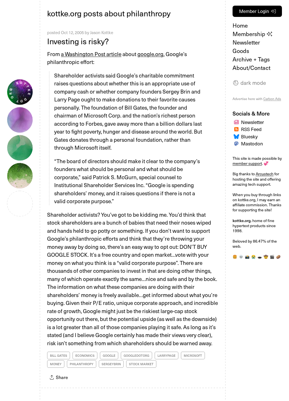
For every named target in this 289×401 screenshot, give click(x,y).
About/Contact (251, 67)
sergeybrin (111, 364)
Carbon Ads (272, 98)
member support (247, 163)
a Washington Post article (91, 54)
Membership (250, 34)
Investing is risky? (78, 41)
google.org (150, 54)
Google (109, 355)
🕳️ (259, 256)
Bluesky (249, 136)
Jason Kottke (101, 32)
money (56, 364)
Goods (241, 50)
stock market (141, 364)
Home (240, 25)
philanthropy (81, 364)
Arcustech (264, 174)
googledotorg (136, 355)
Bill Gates (58, 355)
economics (85, 355)
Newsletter (246, 42)
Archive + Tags (251, 59)
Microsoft (193, 355)
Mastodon (252, 143)
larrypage (166, 355)
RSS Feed (251, 129)
